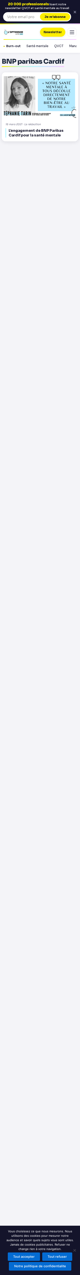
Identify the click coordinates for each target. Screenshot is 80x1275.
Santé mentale (37, 46)
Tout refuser (57, 1257)
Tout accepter (24, 1257)
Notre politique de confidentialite (40, 1266)
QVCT (58, 46)
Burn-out (13, 46)
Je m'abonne (55, 17)
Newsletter (53, 32)
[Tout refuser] (74, 1250)
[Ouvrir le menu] (72, 32)
